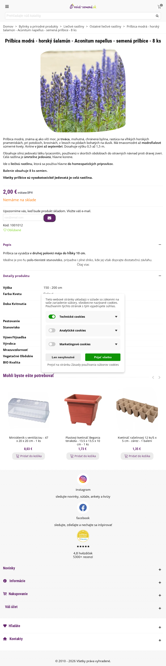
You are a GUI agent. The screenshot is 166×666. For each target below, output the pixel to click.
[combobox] (79, 15)
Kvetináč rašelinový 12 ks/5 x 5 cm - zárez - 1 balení (137, 439)
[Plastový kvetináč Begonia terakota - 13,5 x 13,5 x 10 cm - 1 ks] (83, 410)
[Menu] (7, 6)
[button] (83, 244)
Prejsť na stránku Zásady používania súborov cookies (83, 364)
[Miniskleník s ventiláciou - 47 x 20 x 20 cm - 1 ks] (28, 410)
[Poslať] (157, 15)
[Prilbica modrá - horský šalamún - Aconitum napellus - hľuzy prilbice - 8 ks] (83, 89)
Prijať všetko (103, 357)
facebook (83, 518)
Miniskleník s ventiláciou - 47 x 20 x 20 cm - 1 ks (28, 439)
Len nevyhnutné (63, 357)
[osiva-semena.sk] (83, 6)
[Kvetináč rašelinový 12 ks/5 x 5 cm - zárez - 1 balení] (137, 410)
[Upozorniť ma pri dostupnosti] (50, 218)
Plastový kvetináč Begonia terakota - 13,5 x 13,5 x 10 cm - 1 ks (83, 441)
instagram (83, 489)
